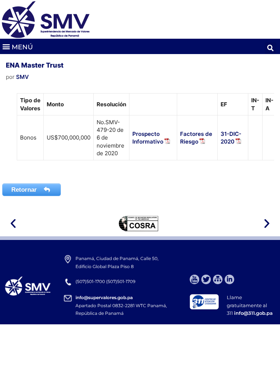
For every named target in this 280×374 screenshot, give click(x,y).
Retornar (25, 189)
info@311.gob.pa (253, 313)
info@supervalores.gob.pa (104, 297)
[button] (17, 47)
